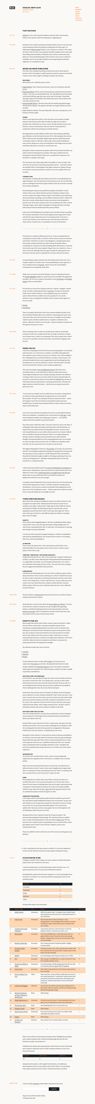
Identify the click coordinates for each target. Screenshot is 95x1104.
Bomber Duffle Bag (21, 943)
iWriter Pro (60, 820)
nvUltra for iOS (39, 595)
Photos (77, 16)
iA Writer (25, 652)
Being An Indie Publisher (35, 68)
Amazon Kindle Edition (30, 103)
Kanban (25, 305)
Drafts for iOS (30, 621)
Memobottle (19, 934)
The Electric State (20, 1005)
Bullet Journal (19, 912)
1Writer (25, 657)
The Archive (35, 664)
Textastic (41, 265)
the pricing (50, 449)
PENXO (17, 956)
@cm (47, 789)
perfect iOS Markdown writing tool (58, 468)
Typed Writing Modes (34, 499)
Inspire (17, 1017)
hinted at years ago (29, 611)
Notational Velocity (43, 667)
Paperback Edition (28, 92)
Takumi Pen (18, 919)
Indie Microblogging (21, 986)
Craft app (63, 415)
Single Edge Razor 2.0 (21, 1000)
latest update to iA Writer (57, 604)
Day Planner (60, 279)
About (77, 7)
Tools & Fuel (78, 20)
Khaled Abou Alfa (32, 7)
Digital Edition (27, 87)
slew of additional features (46, 370)
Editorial (25, 654)
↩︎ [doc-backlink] (67, 851)
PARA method (35, 49)
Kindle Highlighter (31, 277)
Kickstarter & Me (32, 858)
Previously (78, 18)
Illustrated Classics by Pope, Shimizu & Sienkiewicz (21, 995)
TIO (16, 959)
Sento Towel (18, 969)
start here (51, 291)
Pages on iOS (29, 348)
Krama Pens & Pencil (21, 1012)
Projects (77, 14)
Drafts (50, 661)
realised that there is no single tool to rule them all (54, 473)
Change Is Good (19, 1008)
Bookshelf (78, 9)
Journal (77, 12)
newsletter (36, 1084)
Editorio (25, 35)
